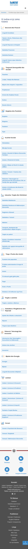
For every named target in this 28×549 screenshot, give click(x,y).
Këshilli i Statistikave (14, 530)
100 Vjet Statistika (14, 542)
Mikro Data (14, 532)
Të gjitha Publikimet (14, 519)
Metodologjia (14, 535)
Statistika (3, 12)
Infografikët (14, 540)
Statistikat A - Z (14, 506)
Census (14, 537)
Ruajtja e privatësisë (14, 509)
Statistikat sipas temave (14, 504)
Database (14, 501)
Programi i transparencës (14, 522)
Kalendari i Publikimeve (14, 517)
